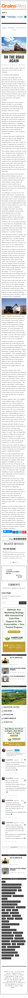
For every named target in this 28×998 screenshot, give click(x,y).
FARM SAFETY (19, 918)
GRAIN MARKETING (6, 932)
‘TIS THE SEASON (9, 548)
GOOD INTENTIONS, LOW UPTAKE (11, 707)
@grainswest (16, 760)
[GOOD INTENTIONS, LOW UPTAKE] (14, 696)
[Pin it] (21, 539)
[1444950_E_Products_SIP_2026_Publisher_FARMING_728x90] (14, 17)
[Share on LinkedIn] (25, 539)
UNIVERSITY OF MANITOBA (8, 949)
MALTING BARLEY (19, 938)
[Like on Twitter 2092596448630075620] (13, 796)
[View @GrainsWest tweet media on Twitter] (17, 770)
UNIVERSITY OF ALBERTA (13, 947)
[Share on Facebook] (15, 539)
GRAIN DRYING (5, 927)
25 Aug (22, 800)
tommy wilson (14, 65)
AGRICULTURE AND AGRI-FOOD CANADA (11, 884)
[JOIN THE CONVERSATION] (5, 660)
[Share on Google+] (19, 539)
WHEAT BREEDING (6, 958)
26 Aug (22, 778)
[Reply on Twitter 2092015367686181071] (6, 842)
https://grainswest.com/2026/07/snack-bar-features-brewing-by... (17, 835)
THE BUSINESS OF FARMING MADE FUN (12, 572)
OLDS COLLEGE (5, 941)
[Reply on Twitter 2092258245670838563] (6, 818)
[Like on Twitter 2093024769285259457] (13, 773)
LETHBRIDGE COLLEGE (7, 938)
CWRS (3, 918)
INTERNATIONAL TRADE (7, 935)
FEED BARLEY (5, 921)
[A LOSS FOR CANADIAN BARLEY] (5, 679)
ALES (20, 890)
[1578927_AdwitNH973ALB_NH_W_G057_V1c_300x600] (14, 630)
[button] (5, 12)
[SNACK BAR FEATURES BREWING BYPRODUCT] (5, 671)
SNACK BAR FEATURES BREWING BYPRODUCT (18, 669)
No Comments (22, 65)
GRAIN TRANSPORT (18, 932)
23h (21, 760)
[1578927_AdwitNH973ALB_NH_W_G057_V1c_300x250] (14, 737)
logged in (12, 596)
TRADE (3, 947)
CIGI (3, 910)
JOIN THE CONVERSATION (16, 658)
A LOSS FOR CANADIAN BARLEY (17, 676)
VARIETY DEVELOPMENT (7, 955)
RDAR (14, 944)
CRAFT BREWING (14, 913)
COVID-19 (15, 910)
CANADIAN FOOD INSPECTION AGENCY (11, 901)
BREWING (4, 898)
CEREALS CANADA (21, 907)
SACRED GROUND (7, 711)
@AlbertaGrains (10, 770)
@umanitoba (19, 838)
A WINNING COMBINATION (9, 718)
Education (10, 918)
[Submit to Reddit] (23, 539)
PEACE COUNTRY (6, 944)
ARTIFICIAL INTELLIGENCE (8, 893)
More (21, 558)
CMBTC (8, 910)
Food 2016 (11, 28)
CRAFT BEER (5, 913)
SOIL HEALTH (21, 944)
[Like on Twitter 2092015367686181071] (13, 842)
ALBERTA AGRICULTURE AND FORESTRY (11, 887)
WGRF (17, 955)
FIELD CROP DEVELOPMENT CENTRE (10, 924)
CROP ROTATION (16, 915)
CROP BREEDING (6, 915)
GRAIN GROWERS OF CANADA (9, 930)
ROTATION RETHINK (8, 714)
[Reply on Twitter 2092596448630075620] (6, 796)
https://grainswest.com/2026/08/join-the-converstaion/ (16, 767)
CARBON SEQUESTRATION (8, 907)
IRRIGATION (18, 935)
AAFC (3, 881)
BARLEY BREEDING (6, 896)
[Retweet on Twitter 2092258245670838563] (9, 818)
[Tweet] (17, 539)
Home (4, 28)
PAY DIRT (20, 577)
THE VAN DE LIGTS (7, 722)
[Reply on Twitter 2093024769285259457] (6, 773)
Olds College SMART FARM (18, 941)
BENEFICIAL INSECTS (18, 896)
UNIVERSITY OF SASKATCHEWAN (9, 952)
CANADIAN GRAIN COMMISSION (9, 904)
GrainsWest (9, 760)
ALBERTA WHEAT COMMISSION (9, 890)
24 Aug (22, 822)
